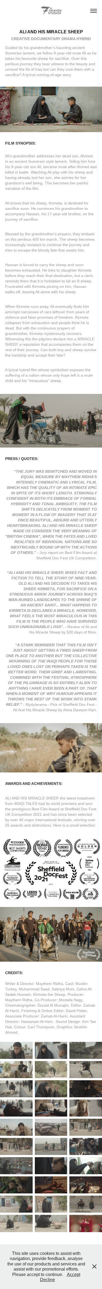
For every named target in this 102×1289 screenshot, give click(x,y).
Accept (73, 1274)
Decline (47, 1279)
